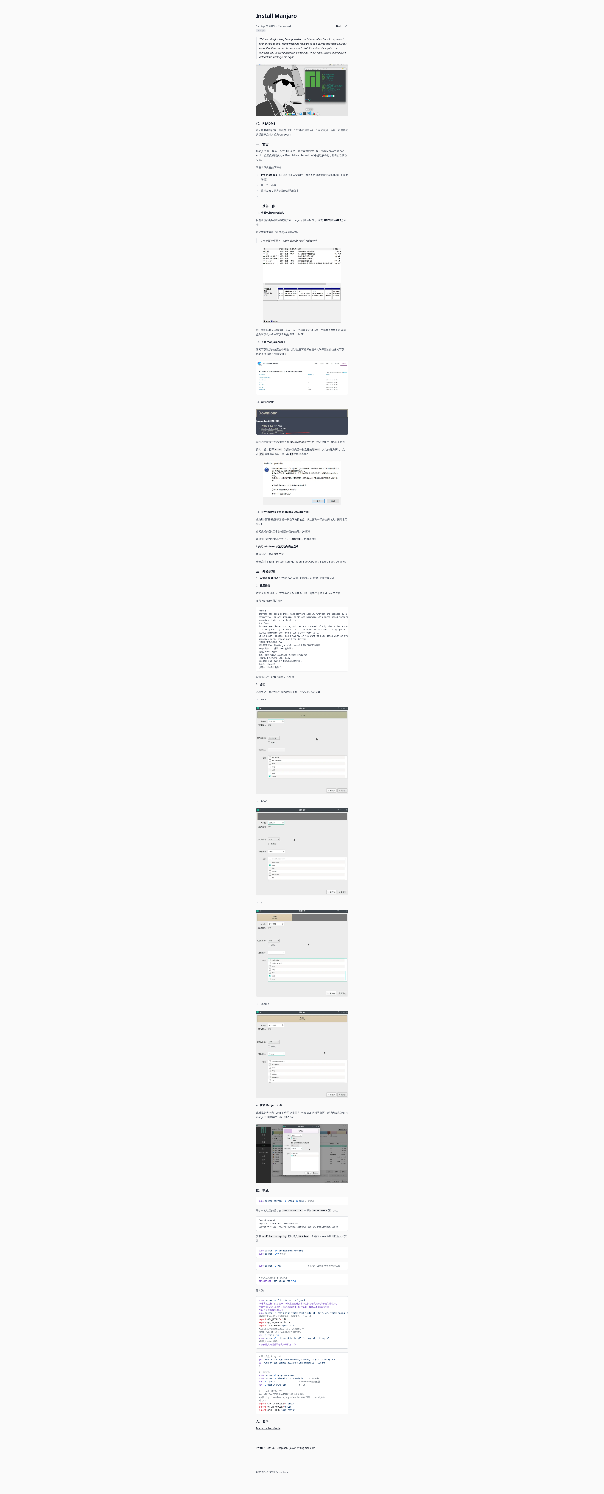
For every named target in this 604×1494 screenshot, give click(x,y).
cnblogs (304, 52)
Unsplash (282, 1448)
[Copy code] (343, 610)
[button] (346, 26)
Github (270, 1448)
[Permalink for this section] (277, 123)
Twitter (260, 1448)
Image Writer (306, 442)
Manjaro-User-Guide (268, 1428)
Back (339, 26)
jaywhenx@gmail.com (302, 1448)
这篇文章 (279, 554)
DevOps (261, 30)
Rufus (292, 442)
